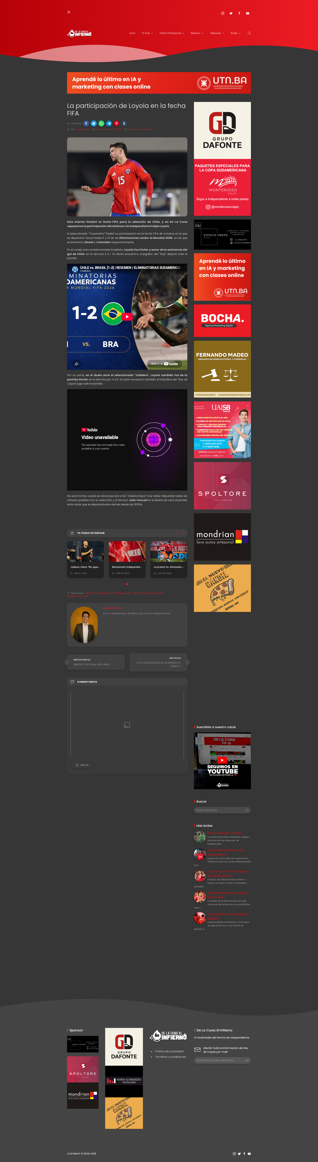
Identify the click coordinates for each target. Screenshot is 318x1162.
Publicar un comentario (140, 129)
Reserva (195, 33)
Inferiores (215, 33)
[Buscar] (249, 33)
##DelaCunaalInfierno (98, 593)
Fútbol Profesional (170, 33)
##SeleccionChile (77, 596)
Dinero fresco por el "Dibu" (225, 833)
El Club (146, 33)
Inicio (132, 33)
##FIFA (137, 593)
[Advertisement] (222, 635)
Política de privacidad (169, 1051)
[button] (86, 123)
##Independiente (153, 593)
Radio (234, 33)
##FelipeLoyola (122, 593)
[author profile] (84, 624)
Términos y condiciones (170, 1057)
